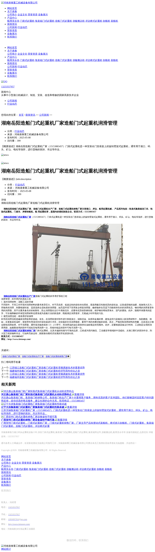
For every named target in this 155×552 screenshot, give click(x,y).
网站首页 (12, 8)
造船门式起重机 (63, 21)
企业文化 (22, 14)
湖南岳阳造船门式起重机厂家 (17, 217)
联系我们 (12, 37)
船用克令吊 (13, 21)
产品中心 (12, 17)
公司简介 (12, 14)
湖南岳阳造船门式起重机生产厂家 (19, 296)
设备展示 (43, 14)
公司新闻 (12, 27)
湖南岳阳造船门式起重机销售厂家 (19, 330)
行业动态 (22, 27)
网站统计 (6, 549)
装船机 (114, 21)
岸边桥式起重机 (93, 21)
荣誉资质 (33, 14)
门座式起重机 (27, 21)
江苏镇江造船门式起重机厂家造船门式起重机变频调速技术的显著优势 (47, 367)
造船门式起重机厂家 (11, 356)
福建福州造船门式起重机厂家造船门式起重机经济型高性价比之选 (45, 371)
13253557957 (8, 86)
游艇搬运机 (79, 21)
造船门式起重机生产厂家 (33, 356)
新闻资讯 (12, 24)
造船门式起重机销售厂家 (56, 356)
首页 (21, 115)
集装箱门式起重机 (44, 21)
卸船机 (106, 21)
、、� (35, 356)
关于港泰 (12, 11)
